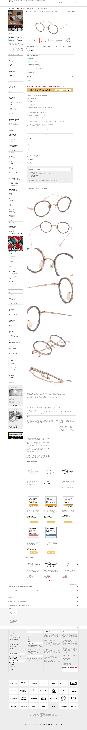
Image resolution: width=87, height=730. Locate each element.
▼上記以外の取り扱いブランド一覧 (15, 233)
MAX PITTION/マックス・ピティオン (12, 157)
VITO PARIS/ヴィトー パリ (11, 292)
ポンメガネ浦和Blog (13, 658)
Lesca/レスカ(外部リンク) (12, 139)
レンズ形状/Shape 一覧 (12, 258)
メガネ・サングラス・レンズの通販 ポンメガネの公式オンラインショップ (51, 725)
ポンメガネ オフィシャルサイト (15, 657)
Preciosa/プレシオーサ (11, 194)
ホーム (11, 633)
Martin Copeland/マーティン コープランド (13, 325)
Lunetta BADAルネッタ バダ (11, 142)
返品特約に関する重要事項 (33, 61)
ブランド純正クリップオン (13, 353)
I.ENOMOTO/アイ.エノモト (11, 113)
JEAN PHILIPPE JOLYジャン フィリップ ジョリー (13, 124)
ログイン (12, 375)
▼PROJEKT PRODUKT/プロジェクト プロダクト (14, 197)
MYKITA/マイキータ (11, 168)
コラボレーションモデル (13, 348)
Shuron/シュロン (10, 328)
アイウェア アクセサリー (13, 276)
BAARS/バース (10, 80)
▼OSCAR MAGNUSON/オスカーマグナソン (13, 186)
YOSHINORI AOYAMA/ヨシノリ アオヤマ (12, 216)
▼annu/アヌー (10, 65)
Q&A (11, 636)
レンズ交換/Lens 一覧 (12, 268)
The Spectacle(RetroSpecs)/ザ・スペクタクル (13, 209)
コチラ (41, 396)
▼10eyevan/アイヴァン (11, 57)
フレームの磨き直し (12, 271)
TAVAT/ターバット (11, 205)
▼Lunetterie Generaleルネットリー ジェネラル (13, 146)
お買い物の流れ (12, 667)
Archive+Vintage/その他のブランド (12, 231)
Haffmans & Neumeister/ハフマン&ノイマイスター (13, 109)
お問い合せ (12, 363)
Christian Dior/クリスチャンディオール (13, 314)
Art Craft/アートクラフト (11, 306)
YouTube (29, 642)
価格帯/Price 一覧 (11, 266)
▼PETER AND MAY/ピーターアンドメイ (13, 190)
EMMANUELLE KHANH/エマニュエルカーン (12, 317)
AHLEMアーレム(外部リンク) (12, 61)
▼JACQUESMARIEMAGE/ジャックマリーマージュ (14, 120)
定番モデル (11, 278)
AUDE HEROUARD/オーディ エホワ (12, 72)
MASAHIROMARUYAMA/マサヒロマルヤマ (13, 153)
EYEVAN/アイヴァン (11, 94)
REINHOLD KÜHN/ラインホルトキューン (12, 201)
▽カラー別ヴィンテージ (13, 283)
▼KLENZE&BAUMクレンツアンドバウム (13, 135)
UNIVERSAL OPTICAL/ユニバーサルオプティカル (13, 336)
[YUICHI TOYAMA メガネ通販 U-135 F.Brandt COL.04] (51, 26)
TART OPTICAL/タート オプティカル (12, 332)
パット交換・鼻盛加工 (13, 273)
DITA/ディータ (10, 91)
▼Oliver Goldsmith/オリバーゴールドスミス (13, 172)
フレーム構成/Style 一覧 (12, 256)
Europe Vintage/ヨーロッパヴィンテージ (13, 295)
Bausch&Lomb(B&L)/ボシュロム (12, 310)
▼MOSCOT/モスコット (11, 164)
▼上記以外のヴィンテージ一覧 (15, 342)
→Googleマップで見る (13, 405)
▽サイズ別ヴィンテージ (13, 281)
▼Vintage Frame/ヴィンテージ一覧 (12, 227)
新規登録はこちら (14, 377)
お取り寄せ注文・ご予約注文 (14, 645)
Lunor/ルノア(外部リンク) (12, 150)
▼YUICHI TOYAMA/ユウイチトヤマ (12, 220)
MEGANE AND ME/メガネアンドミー (12, 161)
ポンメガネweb (12, 2)
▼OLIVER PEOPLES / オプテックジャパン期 (13, 183)
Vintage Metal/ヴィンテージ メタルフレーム (13, 340)
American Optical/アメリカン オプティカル (13, 303)
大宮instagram (30, 640)
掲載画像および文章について (14, 642)
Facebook (29, 635)
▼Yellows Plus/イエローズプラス (12, 212)
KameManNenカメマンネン (11, 131)
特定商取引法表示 (13, 358)
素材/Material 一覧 (12, 263)
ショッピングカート (13, 651)
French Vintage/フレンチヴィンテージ (12, 299)
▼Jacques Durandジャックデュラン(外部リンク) (14, 116)
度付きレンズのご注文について (15, 640)
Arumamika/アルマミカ (11, 69)
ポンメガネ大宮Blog (13, 659)
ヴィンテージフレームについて (15, 638)
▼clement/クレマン (11, 83)
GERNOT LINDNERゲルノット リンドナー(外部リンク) (14, 102)
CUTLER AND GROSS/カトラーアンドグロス (12, 87)
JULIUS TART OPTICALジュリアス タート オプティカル (14, 128)
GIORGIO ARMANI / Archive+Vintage (12, 321)
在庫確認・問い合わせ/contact (33, 64)
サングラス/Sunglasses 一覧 (13, 253)
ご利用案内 (12, 360)
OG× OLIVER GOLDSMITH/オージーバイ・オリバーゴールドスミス (15, 179)
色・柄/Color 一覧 (12, 261)
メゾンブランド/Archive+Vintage (11, 223)
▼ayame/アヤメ (10, 76)
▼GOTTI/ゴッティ (11, 105)
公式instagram (30, 637)
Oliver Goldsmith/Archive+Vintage (11, 175)
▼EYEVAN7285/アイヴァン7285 (12, 98)
